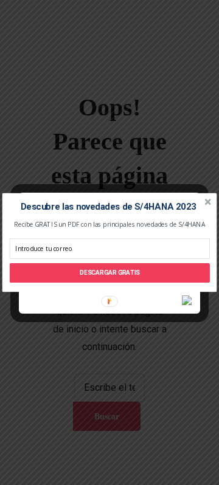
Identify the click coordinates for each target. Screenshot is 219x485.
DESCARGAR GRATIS (110, 273)
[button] (109, 207)
